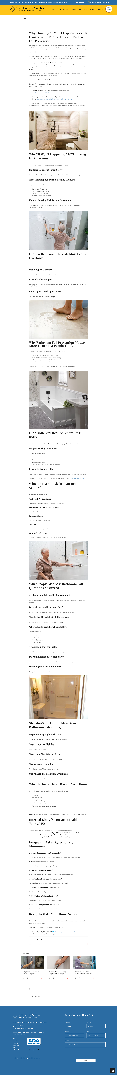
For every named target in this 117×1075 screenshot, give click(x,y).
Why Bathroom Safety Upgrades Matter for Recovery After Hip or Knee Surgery (84, 973)
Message (67, 1040)
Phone (88, 1031)
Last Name (89, 1022)
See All (94, 953)
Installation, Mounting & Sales (27, 1017)
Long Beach (33, 1032)
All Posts (23, 18)
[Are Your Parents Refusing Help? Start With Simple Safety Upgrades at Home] (58, 962)
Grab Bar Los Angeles (30, 8)
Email (66, 1031)
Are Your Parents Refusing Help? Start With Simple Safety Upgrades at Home (57, 973)
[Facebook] (33, 1049)
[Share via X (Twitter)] (33, 939)
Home (14, 1039)
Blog (14, 1047)
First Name (67, 1022)
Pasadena (41, 1032)
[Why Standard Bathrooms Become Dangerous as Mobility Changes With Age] (32, 962)
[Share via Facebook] (30, 939)
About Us (15, 1041)
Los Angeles (25, 1032)
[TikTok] (37, 1049)
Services (15, 1043)
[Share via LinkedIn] (37, 939)
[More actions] (87, 29)
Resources (16, 1045)
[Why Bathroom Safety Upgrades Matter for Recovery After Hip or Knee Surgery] (84, 962)
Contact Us (16, 1049)
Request (55, 2)
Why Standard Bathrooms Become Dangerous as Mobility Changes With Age (31, 973)
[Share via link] (41, 939)
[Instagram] (30, 1049)
